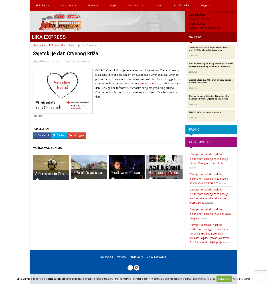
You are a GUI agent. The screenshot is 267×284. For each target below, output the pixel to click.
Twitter (60, 135)
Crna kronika (181, 5)
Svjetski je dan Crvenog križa (65, 53)
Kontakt (121, 256)
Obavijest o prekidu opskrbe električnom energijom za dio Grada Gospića (210, 214)
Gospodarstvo (136, 5)
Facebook (43, 135)
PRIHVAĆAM (224, 278)
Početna (43, 5)
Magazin (206, 5)
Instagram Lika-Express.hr (136, 268)
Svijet (113, 5)
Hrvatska (93, 5)
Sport (159, 5)
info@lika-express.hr (208, 28)
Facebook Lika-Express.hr (130, 268)
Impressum (136, 256)
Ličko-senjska (68, 5)
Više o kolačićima (241, 278)
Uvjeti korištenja (156, 256)
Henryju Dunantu (150, 83)
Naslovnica (39, 45)
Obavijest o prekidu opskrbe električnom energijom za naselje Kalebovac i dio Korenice (208, 178)
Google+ (78, 135)
